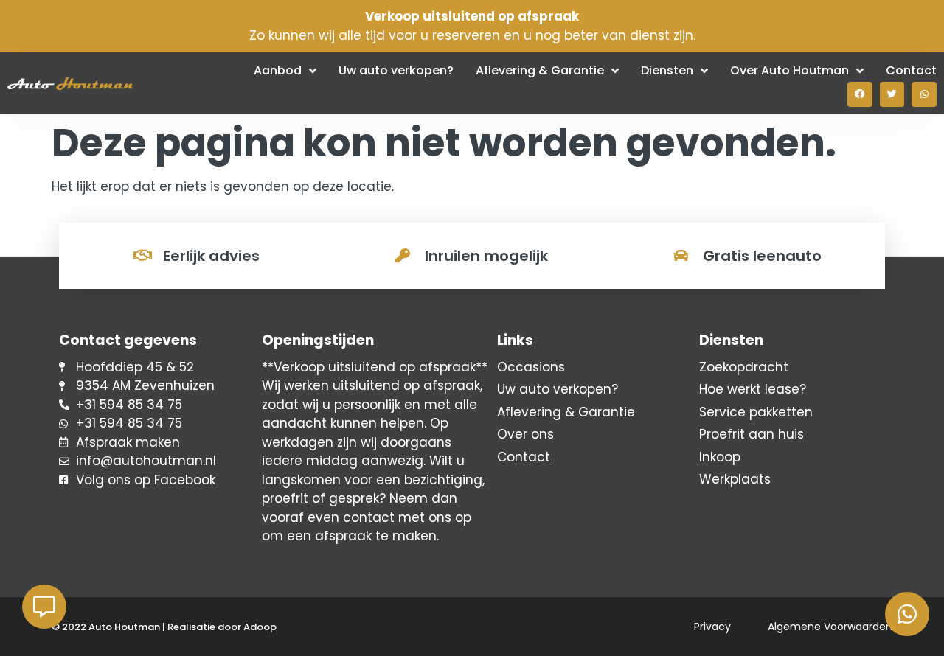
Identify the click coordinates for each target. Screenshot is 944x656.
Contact (911, 70)
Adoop (260, 627)
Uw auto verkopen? (396, 70)
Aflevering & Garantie (540, 70)
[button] (859, 94)
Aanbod (278, 70)
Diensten (667, 70)
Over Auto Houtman (789, 70)
